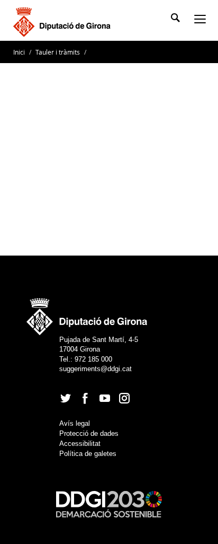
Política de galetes (87, 454)
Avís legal (74, 423)
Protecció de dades (89, 433)
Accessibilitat (80, 444)
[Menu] (202, 20)
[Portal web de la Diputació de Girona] (87, 313)
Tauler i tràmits (57, 52)
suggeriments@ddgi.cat (95, 369)
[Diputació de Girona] (63, 20)
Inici (19, 52)
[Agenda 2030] (109, 503)
